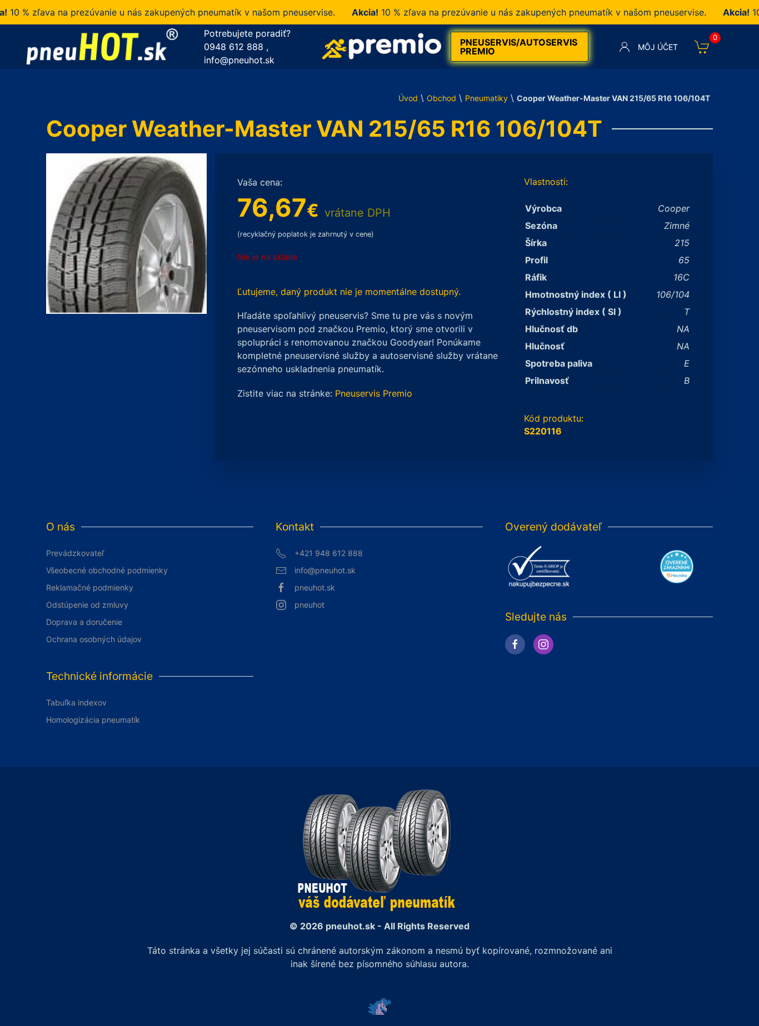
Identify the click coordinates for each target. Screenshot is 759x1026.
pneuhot (309, 604)
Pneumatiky (486, 98)
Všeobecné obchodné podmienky (107, 570)
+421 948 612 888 (328, 553)
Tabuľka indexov (76, 702)
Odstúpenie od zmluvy (87, 604)
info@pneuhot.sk (239, 60)
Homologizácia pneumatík (93, 719)
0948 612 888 (233, 46)
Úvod (408, 98)
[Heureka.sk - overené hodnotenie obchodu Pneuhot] (676, 565)
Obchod (441, 98)
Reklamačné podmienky (89, 587)
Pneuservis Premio (373, 393)
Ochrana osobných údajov (94, 639)
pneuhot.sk (314, 587)
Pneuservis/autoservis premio (518, 47)
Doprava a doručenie (84, 622)
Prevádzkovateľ (75, 553)
